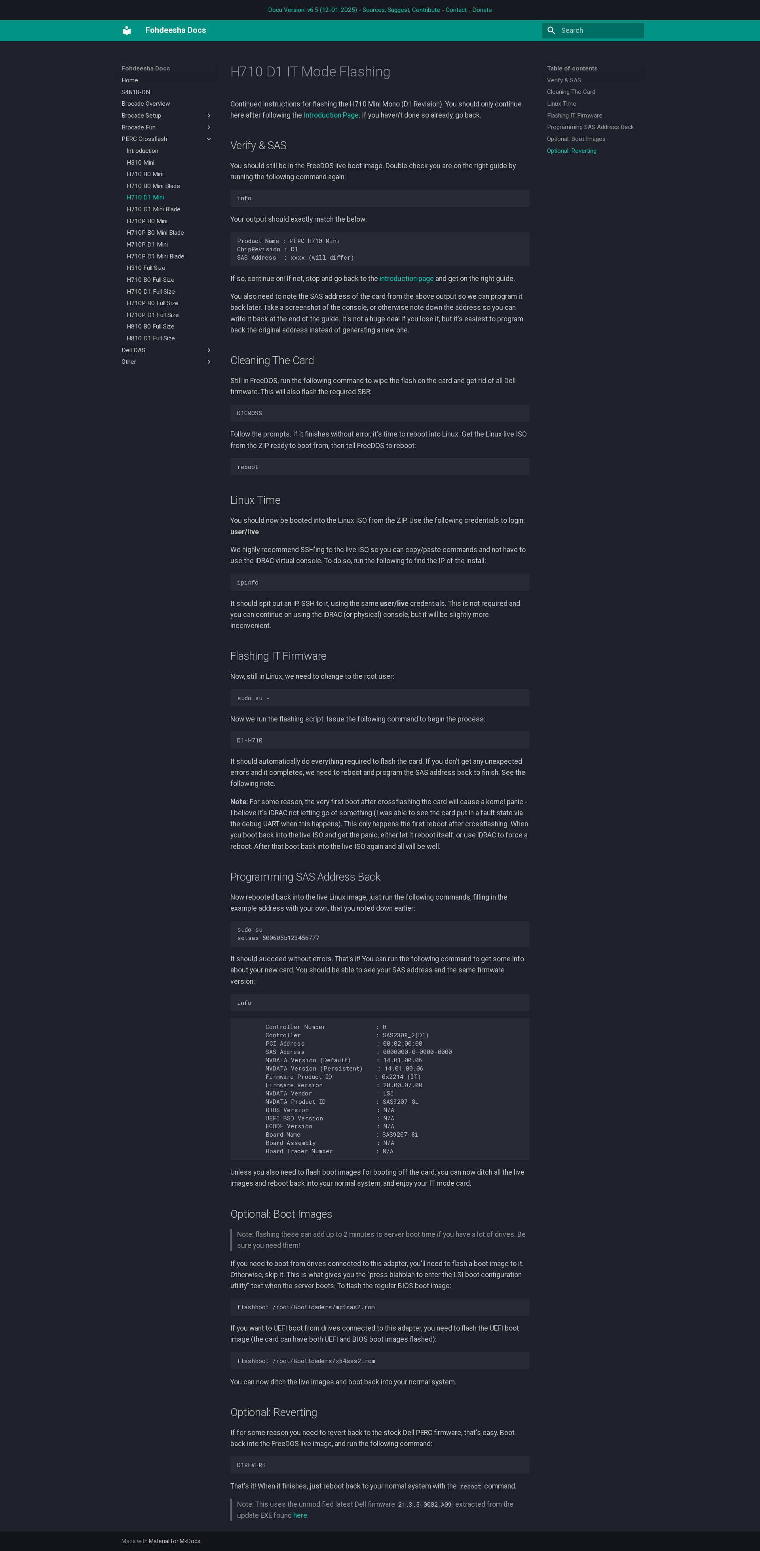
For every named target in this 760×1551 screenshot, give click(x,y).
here (300, 1515)
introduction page (407, 279)
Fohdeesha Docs (146, 68)
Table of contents (572, 68)
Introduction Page (331, 115)
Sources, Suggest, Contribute (401, 9)
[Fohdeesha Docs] (126, 30)
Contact (456, 9)
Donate (482, 9)
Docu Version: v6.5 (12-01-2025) (312, 9)
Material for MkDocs (174, 1541)
